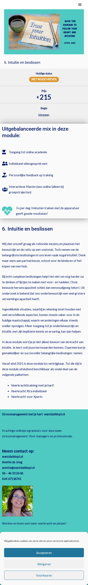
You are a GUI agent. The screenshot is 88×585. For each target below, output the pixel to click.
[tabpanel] (44, 265)
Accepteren (44, 553)
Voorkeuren (44, 575)
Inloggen (43, 114)
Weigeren (44, 564)
